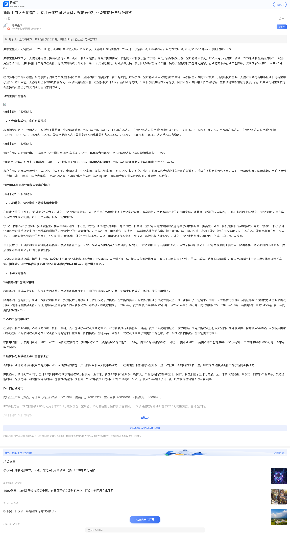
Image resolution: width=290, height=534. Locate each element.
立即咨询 (279, 452)
